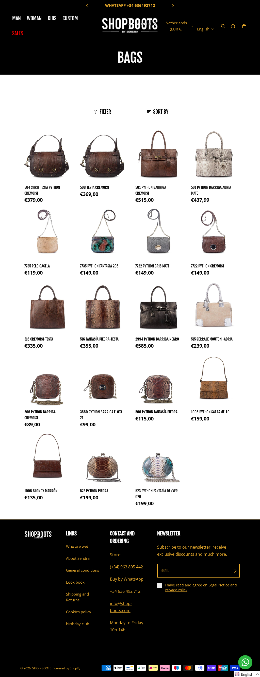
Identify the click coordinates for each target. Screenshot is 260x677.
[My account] (233, 26)
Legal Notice (218, 585)
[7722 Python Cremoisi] (213, 234)
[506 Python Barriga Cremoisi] (46, 380)
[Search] (223, 26)
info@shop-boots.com (121, 607)
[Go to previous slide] (87, 6)
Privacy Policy (176, 589)
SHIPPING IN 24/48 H (130, 5)
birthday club (77, 624)
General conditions (82, 570)
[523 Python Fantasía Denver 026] (157, 459)
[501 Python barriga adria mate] (213, 155)
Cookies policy (78, 612)
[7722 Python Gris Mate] (157, 234)
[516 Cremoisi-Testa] (46, 307)
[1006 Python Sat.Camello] (213, 380)
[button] (247, 674)
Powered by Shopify (66, 668)
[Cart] (244, 26)
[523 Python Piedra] (102, 459)
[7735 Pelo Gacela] (46, 234)
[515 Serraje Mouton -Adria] (213, 307)
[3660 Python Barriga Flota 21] (102, 380)
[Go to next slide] (173, 6)
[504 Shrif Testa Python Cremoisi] (46, 155)
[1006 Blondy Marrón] (46, 459)
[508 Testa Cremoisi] (102, 155)
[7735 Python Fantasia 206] (102, 234)
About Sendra (78, 558)
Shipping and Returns (77, 597)
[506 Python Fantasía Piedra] (157, 380)
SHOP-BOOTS (42, 668)
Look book (75, 582)
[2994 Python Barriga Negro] (157, 307)
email (164, 570)
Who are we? (77, 546)
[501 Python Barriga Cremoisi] (157, 155)
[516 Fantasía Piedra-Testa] (102, 307)
